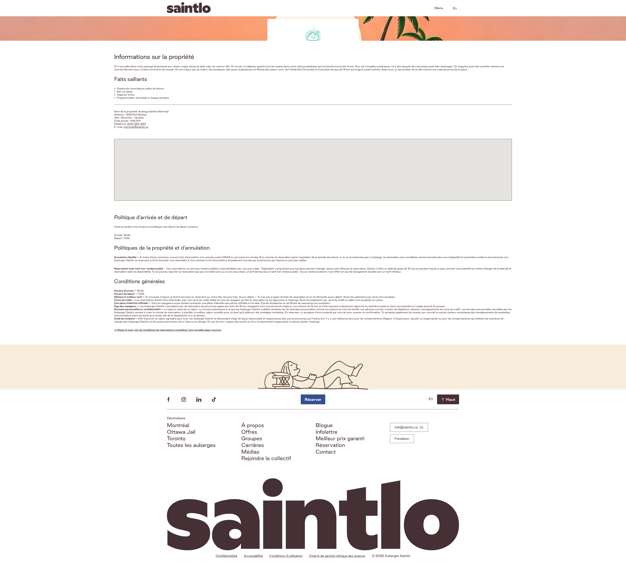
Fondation (402, 438)
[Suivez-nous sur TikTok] (214, 399)
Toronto (176, 438)
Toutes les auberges (191, 445)
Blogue (324, 425)
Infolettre (326, 432)
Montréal (178, 425)
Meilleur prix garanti (340, 438)
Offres (249, 432)
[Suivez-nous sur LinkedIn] (198, 399)
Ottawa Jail (181, 432)
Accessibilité (253, 556)
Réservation (330, 445)
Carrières (252, 445)
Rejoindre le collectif (266, 458)
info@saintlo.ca (406, 427)
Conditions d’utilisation (286, 556)
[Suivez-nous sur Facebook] (168, 399)
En (455, 8)
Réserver (313, 399)
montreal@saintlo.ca (136, 127)
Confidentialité (226, 556)
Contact (326, 452)
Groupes (251, 438)
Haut (450, 399)
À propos (252, 425)
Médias (250, 452)
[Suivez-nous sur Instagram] (183, 399)
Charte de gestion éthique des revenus (337, 556)
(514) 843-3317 (136, 123)
